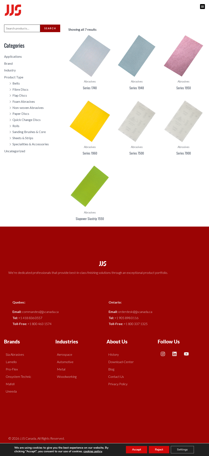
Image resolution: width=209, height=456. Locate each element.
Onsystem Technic (18, 376)
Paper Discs (20, 113)
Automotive (65, 362)
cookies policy (92, 451)
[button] (202, 6)
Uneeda (11, 391)
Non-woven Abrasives (28, 107)
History (113, 354)
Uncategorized (14, 151)
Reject (159, 449)
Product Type (13, 77)
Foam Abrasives (23, 101)
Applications (13, 56)
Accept (136, 449)
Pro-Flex (12, 369)
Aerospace (64, 354)
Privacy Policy (118, 384)
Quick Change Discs (26, 120)
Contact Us (116, 376)
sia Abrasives (15, 354)
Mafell (10, 384)
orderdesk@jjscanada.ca (135, 312)
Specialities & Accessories (30, 144)
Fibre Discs (20, 89)
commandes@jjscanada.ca (40, 312)
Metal (61, 369)
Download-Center (121, 362)
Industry (10, 70)
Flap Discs (19, 95)
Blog (111, 369)
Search (50, 28)
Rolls (15, 126)
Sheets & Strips (22, 138)
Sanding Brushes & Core (29, 132)
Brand (8, 63)
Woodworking (67, 376)
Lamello (11, 362)
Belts (16, 83)
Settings (182, 449)
